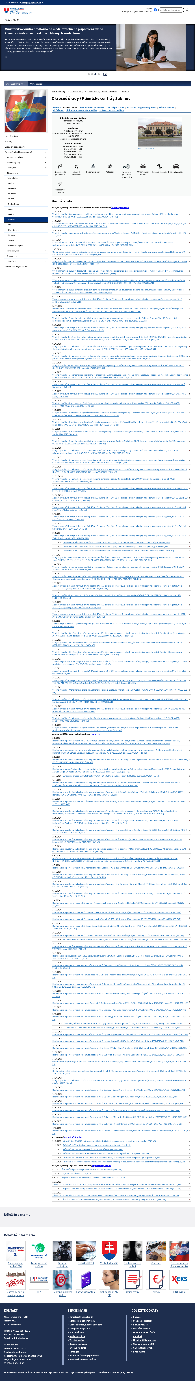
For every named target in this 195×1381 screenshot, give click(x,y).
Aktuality (8, 141)
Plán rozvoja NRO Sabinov (111, 110)
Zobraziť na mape (146, 148)
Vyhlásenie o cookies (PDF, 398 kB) (115, 1372)
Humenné (12, 188)
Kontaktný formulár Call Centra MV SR (23, 1355)
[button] (14, 19)
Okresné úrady (36, 83)
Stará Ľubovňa (14, 230)
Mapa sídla (64, 1372)
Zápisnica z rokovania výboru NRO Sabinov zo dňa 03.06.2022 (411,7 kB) (93, 1177)
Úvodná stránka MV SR (16, 83)
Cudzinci (137, 1336)
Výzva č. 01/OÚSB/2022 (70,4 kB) (77, 1173)
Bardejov (11, 183)
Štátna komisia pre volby (82, 1320)
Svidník (11, 240)
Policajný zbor (77, 1332)
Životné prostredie (115, 107)
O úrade (57, 107)
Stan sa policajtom (142, 1320)
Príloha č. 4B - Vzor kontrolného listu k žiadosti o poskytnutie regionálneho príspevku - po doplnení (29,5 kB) (112, 1157)
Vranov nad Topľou (15, 245)
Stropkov (12, 235)
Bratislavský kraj (13, 162)
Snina (10, 224)
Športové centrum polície (83, 1359)
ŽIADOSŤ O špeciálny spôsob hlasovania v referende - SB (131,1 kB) (92, 1169)
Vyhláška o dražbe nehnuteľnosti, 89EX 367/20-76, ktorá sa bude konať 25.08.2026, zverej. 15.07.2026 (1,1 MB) (111, 775)
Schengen (74, 1351)
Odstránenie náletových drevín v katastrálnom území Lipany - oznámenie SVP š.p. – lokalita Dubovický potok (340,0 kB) (116, 542)
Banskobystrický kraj (15, 157)
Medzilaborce (13, 204)
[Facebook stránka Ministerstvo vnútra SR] (155, 10)
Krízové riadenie (166, 107)
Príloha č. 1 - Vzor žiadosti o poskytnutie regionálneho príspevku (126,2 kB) (97, 1145)
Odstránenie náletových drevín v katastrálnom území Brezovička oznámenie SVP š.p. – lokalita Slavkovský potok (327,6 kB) (118, 550)
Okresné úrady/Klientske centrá (86, 1324)
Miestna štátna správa (144, 1340)
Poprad (11, 209)
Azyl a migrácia (77, 1336)
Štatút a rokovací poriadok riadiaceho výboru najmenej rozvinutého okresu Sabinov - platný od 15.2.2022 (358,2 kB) (114, 1199)
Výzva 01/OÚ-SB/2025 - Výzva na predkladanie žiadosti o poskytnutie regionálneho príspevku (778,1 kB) (109, 1141)
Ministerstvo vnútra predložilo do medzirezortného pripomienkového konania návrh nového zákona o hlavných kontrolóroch (54, 31)
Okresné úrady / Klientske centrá (18, 152)
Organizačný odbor (147, 107)
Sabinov (11, 219)
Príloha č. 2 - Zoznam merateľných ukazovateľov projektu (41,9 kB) (93, 1149)
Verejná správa (77, 1340)
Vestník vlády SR (141, 1328)
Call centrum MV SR (143, 1347)
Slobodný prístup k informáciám (81, 110)
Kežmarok (12, 193)
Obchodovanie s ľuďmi (144, 1332)
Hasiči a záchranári (79, 1344)
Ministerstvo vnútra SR (81, 1316)
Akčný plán (58, 110)
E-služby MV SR (140, 1324)
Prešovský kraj (12, 178)
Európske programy (80, 1328)
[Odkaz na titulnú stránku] (18, 10)
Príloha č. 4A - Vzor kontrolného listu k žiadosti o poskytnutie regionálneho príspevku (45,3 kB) (106, 1153)
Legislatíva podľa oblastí (15, 147)
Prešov (11, 214)
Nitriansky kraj (12, 173)
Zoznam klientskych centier (16, 266)
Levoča (11, 199)
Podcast (137, 1316)
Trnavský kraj (12, 256)
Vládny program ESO (143, 1344)
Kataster (131, 107)
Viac (6, 56)
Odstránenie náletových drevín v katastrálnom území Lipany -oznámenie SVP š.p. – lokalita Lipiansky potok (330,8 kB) (116, 546)
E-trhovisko (139, 1351)
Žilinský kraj (11, 261)
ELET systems (51, 1372)
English (149, 8)
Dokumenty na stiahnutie (91, 107)
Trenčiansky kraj (13, 251)
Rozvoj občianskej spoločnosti (85, 1355)
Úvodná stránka (11, 136)
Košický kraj (11, 167)
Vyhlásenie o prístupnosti (84, 1372)
